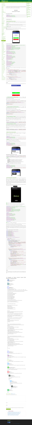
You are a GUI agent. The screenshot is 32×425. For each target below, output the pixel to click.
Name (7, 402)
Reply (8, 282)
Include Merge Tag (3, 54)
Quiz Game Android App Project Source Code (28, 10)
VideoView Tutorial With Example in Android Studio (13, 414)
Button (2, 16)
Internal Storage (3, 66)
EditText (2, 15)
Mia (11, 393)
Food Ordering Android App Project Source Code (29, 3)
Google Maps (3, 76)
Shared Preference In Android (3, 64)
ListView (2, 8)
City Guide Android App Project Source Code (28, 14)
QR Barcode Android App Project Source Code (29, 16)
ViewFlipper (3, 50)
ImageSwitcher (3, 49)
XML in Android (3, 3)
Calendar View (3, 32)
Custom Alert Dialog (3, 59)
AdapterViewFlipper (3, 51)
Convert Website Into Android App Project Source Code (29, 8)
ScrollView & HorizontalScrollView (4, 12)
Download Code (15, 186)
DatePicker (3, 31)
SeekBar (2, 35)
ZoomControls (3, 40)
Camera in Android (3, 77)
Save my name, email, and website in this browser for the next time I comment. (14, 407)
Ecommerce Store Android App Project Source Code (29, 5)
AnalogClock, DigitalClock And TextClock (3, 34)
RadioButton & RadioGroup (3, 23)
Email (7, 405)
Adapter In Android (3, 7)
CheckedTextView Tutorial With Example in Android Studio (14, 413)
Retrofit (2, 75)
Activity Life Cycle (3, 4)
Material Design (3, 79)
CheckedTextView (3, 41)
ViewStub (3, 53)
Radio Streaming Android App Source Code (29, 12)
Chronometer (3, 39)
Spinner (2, 13)
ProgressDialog (3, 60)
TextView (2, 14)
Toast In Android (3, 65)
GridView (2, 9)
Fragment (3, 10)
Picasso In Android (3, 78)
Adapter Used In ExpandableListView (3, 38)
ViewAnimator (3, 52)
